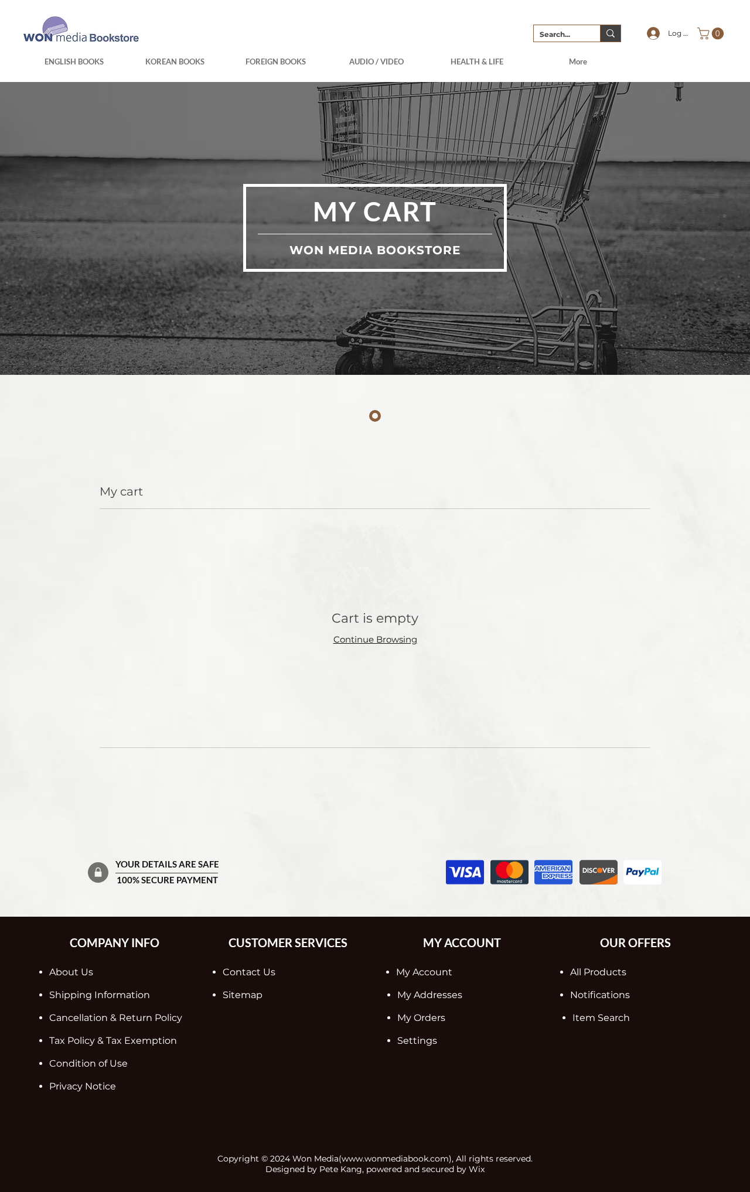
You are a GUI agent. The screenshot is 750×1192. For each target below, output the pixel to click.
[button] (712, 33)
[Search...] (610, 33)
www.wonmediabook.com (395, 1158)
